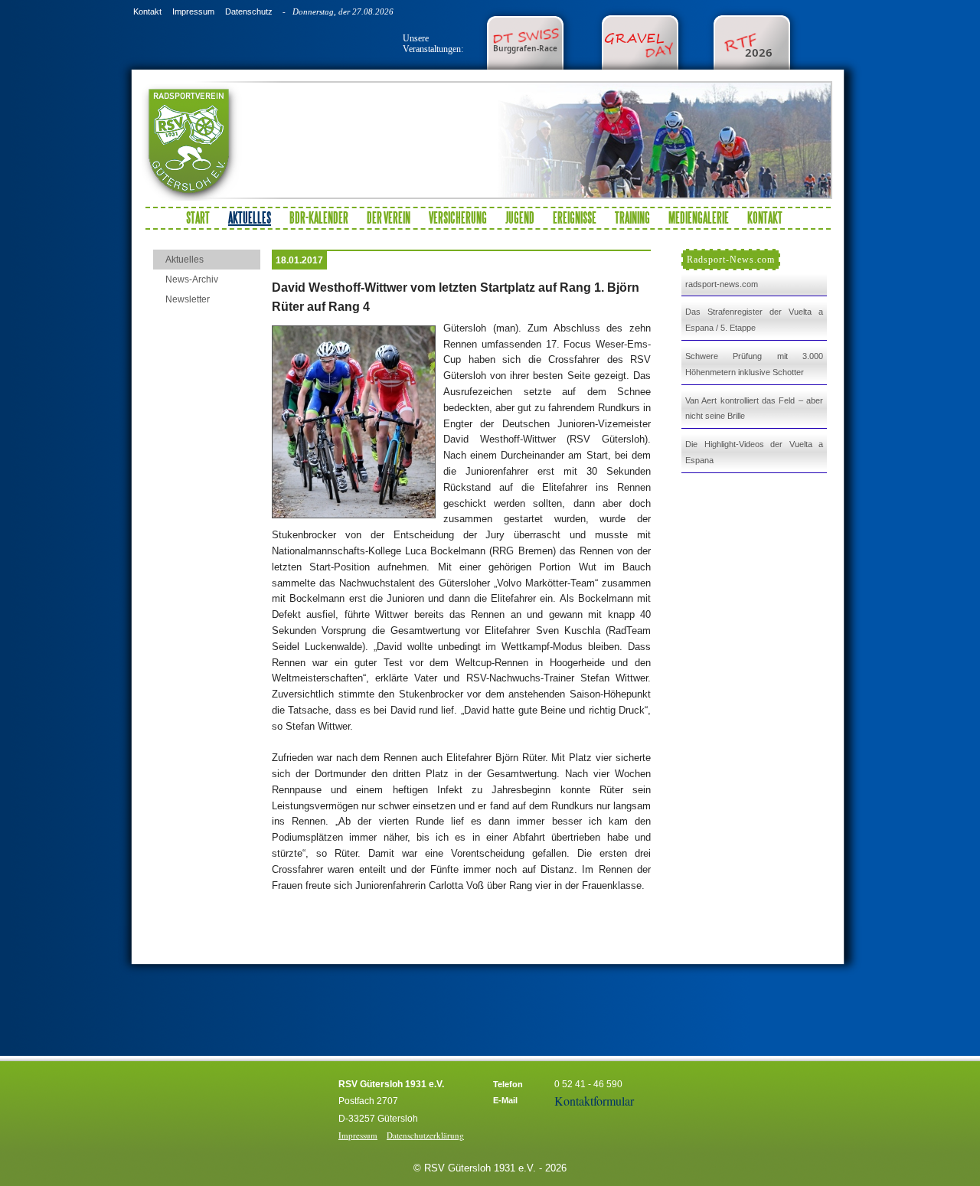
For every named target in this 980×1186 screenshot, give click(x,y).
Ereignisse (574, 217)
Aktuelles (184, 259)
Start (198, 217)
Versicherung (458, 217)
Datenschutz (249, 11)
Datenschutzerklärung (425, 1135)
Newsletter (187, 299)
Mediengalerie (698, 217)
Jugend (519, 217)
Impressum (193, 11)
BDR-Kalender (318, 217)
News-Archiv (191, 279)
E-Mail (505, 1100)
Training (632, 217)
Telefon (508, 1084)
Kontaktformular (594, 1101)
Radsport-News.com (731, 259)
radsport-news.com (721, 284)
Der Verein (388, 217)
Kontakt (147, 11)
